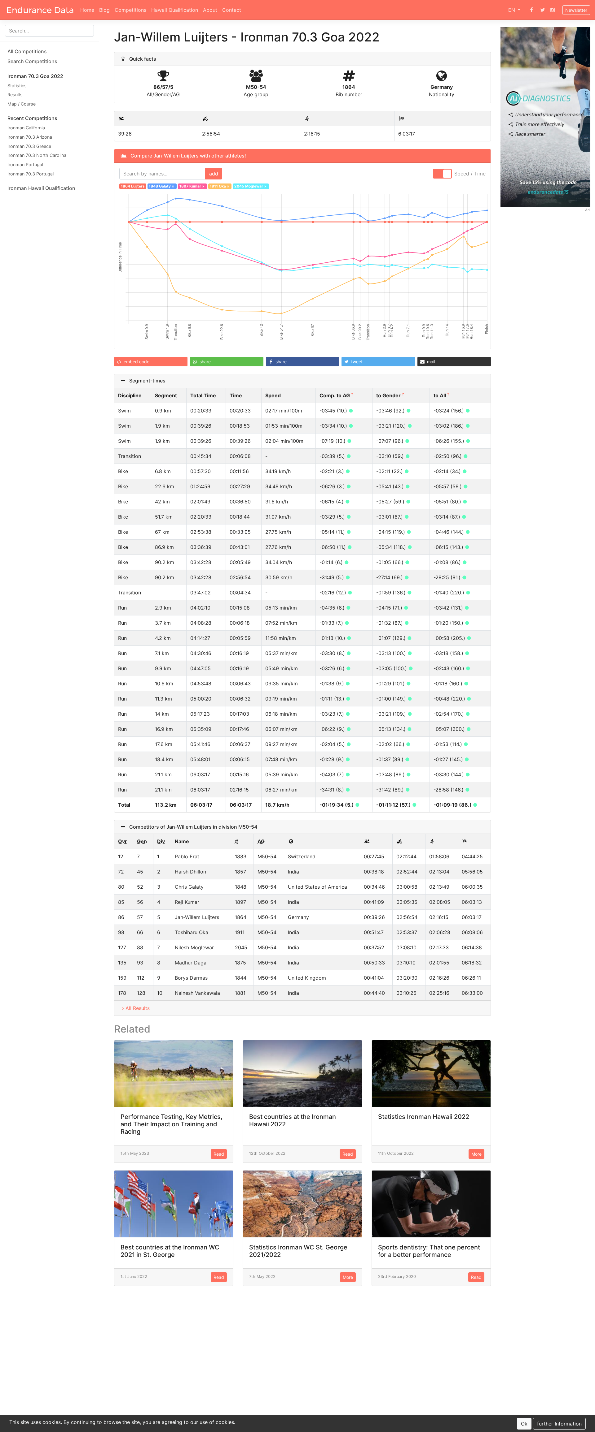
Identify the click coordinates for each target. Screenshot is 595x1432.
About (210, 10)
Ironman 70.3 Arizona (29, 137)
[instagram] (553, 10)
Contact (231, 10)
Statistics (17, 85)
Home (87, 10)
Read (219, 1154)
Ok (524, 1424)
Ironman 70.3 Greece (29, 146)
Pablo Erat (187, 856)
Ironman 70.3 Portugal (30, 173)
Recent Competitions (32, 118)
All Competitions (27, 51)
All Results (138, 1008)
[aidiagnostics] (545, 116)
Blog (104, 10)
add (213, 173)
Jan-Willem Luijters (197, 917)
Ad (587, 210)
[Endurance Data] (40, 10)
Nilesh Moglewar (194, 947)
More (476, 1154)
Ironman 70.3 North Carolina (36, 155)
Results (15, 94)
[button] (150, 361)
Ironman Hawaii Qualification (41, 188)
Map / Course (21, 103)
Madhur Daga (190, 963)
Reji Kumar (187, 902)
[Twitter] (543, 10)
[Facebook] (531, 10)
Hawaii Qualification (174, 10)
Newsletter (576, 10)
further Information (559, 1424)
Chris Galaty (189, 887)
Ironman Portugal (25, 164)
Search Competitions (32, 61)
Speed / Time (470, 173)
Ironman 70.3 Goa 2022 (35, 76)
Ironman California (26, 128)
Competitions (130, 10)
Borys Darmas (191, 978)
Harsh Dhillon (190, 872)
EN (512, 10)
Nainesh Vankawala (197, 993)
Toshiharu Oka (191, 932)
